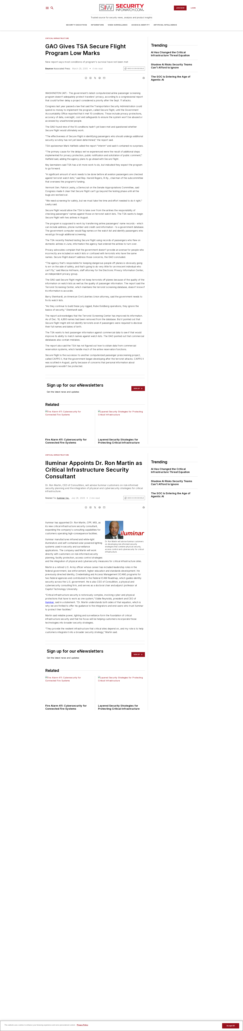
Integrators (97, 25)
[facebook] (86, 78)
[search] (52, 8)
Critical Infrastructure (57, 38)
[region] (121, 1026)
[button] (47, 8)
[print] (143, 78)
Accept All (231, 1026)
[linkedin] (90, 78)
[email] (104, 78)
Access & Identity (140, 25)
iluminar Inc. (63, 498)
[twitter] (95, 78)
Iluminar (49, 602)
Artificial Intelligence (165, 25)
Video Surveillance (117, 25)
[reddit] (99, 78)
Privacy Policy (82, 1025)
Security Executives (76, 25)
